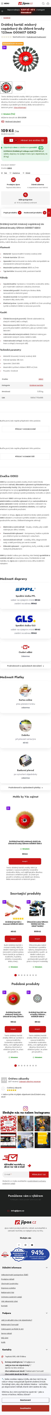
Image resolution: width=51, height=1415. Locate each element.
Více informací (20, 107)
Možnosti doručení (13, 121)
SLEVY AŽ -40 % (28, 10)
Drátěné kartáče (36, 385)
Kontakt (4, 1306)
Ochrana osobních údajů (11, 1297)
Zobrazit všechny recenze (30, 1081)
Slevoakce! (26, 12)
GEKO (9, 168)
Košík (3, 1342)
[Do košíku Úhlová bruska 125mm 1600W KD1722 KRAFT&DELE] (37, 939)
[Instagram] (25, 1245)
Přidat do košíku (31, 140)
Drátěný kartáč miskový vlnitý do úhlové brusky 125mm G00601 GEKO (25, 842)
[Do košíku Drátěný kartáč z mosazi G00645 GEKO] (13, 939)
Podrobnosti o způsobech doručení (24, 666)
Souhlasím (25, 1408)
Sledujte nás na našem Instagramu (26, 1112)
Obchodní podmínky (9, 1283)
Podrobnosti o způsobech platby (25, 787)
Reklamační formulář (10, 1324)
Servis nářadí (6, 1333)
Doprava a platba (8, 1288)
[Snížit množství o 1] (7, 140)
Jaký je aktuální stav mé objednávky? (16, 1320)
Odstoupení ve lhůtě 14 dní (12, 1329)
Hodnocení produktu (33, 213)
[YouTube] (32, 1245)
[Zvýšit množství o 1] (16, 140)
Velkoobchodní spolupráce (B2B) (14, 1275)
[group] (25, 843)
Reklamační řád (7, 1292)
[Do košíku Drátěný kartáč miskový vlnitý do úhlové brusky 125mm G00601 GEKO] (13, 1029)
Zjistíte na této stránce (14, 1368)
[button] (25, 866)
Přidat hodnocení (25, 429)
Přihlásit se (39, 1174)
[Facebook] (19, 1245)
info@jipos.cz (17, 1210)
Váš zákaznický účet (9, 1301)
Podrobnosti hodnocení (36, 37)
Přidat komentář (25, 456)
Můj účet (4, 1338)
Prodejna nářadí (7, 1279)
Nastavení (25, 1400)
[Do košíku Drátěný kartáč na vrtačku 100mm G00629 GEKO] (37, 1029)
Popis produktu (10, 213)
